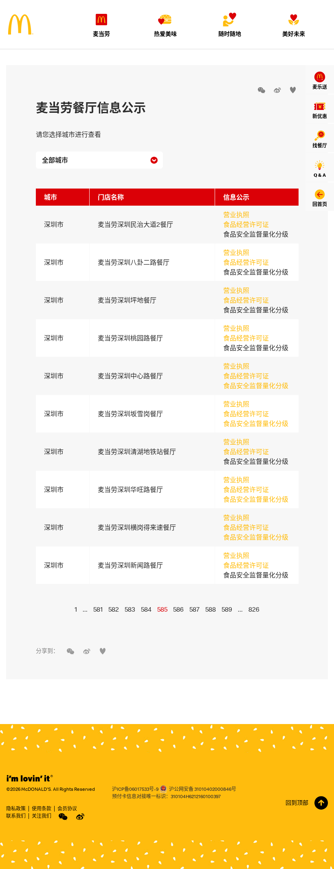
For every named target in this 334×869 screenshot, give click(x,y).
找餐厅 (319, 146)
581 (98, 609)
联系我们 (16, 816)
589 (227, 609)
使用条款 (41, 808)
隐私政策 (16, 808)
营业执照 (236, 215)
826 (253, 609)
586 (178, 609)
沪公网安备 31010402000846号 (202, 789)
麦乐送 (319, 87)
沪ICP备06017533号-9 (135, 789)
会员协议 (67, 808)
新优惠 (319, 116)
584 (146, 609)
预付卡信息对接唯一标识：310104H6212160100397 (166, 796)
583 (130, 609)
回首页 (319, 204)
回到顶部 (297, 802)
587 (194, 609)
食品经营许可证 (246, 224)
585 (162, 609)
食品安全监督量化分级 (255, 386)
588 (210, 609)
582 (113, 609)
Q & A (320, 175)
